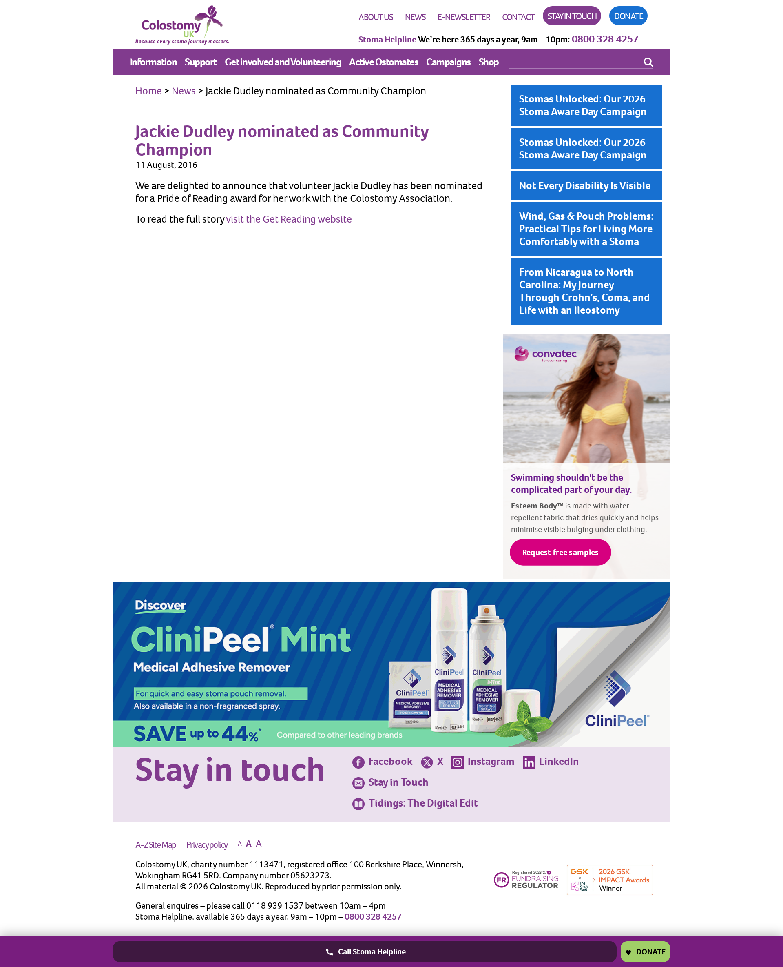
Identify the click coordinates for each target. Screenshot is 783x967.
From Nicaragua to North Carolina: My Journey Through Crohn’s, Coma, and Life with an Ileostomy (584, 291)
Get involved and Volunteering (283, 62)
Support (201, 62)
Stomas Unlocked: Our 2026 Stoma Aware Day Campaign (583, 105)
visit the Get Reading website (289, 219)
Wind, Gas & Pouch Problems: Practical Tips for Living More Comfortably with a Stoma (586, 228)
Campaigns (448, 62)
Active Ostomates (383, 62)
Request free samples (560, 552)
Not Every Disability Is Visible (584, 185)
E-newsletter (464, 17)
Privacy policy (207, 845)
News (415, 17)
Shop (489, 62)
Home (148, 91)
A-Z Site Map (155, 845)
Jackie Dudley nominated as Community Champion (282, 140)
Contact (518, 17)
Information (153, 62)
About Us (375, 17)
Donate (628, 16)
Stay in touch (572, 16)
